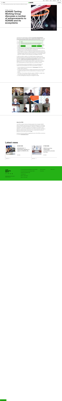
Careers (58, 0)
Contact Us (54, 0)
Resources (47, 0)
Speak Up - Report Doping (24, 175)
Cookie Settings (3, 400)
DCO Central (35, 67)
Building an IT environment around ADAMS (29, 58)
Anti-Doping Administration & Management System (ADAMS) (29, 169)
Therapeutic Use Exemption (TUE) (25, 172)
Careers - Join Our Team (24, 177)
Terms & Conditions (42, 169)
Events (51, 0)
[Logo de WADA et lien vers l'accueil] (30, 2)
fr (60, 0)
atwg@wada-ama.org (24, 134)
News (44, 0)
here (31, 131)
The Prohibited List (23, 174)
